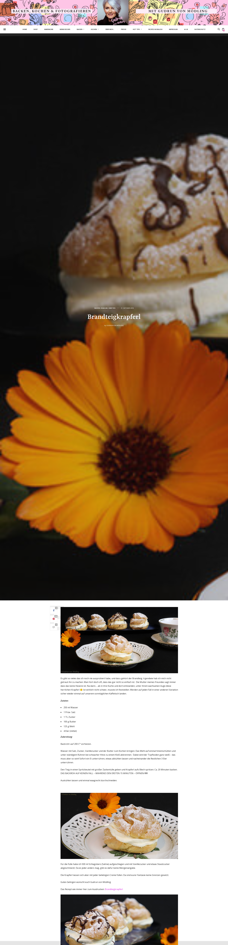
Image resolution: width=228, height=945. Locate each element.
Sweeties (111, 308)
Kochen (94, 29)
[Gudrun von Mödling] (114, 12)
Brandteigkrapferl (114, 889)
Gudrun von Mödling (115, 325)
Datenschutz (199, 29)
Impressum (173, 29)
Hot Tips (136, 29)
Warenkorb (48, 29)
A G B (186, 29)
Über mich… (109, 29)
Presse (123, 29)
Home (25, 29)
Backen (79, 29)
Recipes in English (155, 29)
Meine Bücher (65, 29)
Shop (36, 29)
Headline (104, 308)
